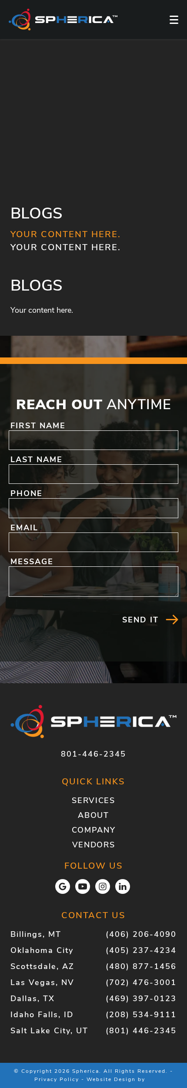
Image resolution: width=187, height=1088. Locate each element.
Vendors (93, 845)
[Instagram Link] (102, 886)
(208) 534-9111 (141, 1014)
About (93, 815)
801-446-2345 (93, 754)
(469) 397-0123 (141, 998)
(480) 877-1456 (141, 966)
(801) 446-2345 (141, 1030)
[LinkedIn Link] (122, 886)
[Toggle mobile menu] (174, 20)
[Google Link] (62, 886)
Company (94, 830)
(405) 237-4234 (141, 950)
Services (93, 800)
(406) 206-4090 (141, 934)
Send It (140, 620)
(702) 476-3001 (141, 982)
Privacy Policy (56, 1079)
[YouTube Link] (82, 886)
